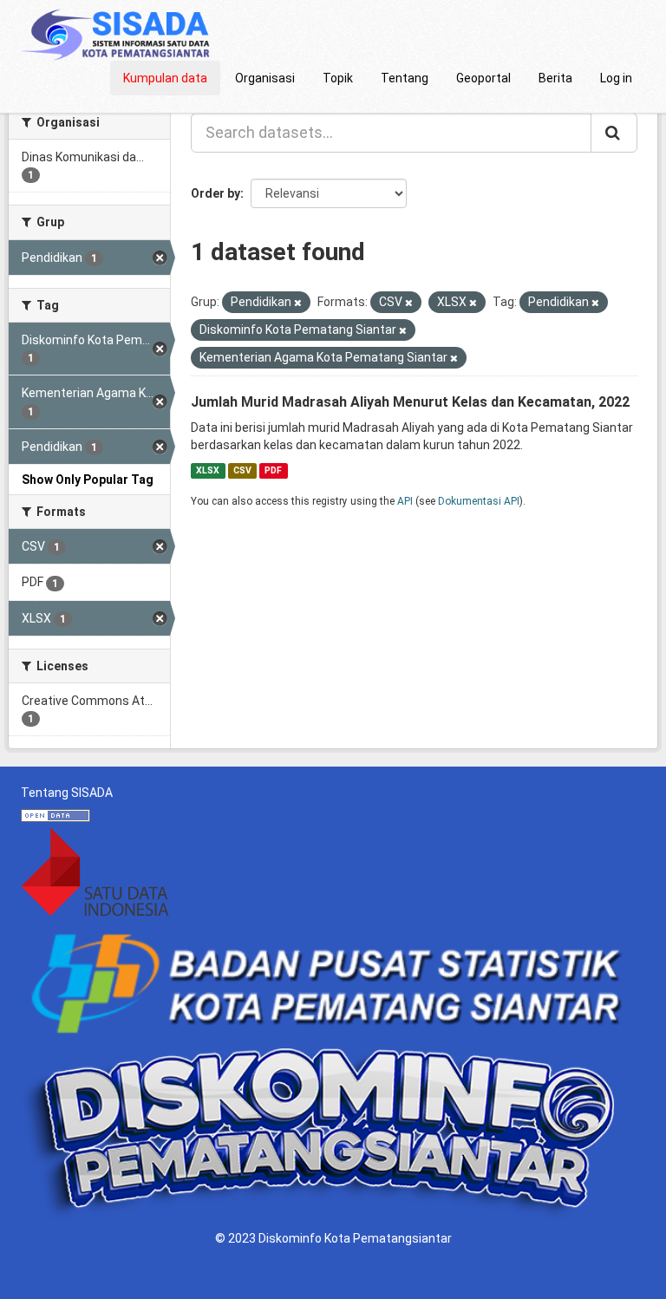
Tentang (404, 78)
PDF (273, 470)
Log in (616, 78)
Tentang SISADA (67, 793)
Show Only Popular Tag (87, 479)
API (405, 501)
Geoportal (483, 78)
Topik (338, 78)
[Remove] (298, 303)
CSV (242, 470)
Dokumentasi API (478, 501)
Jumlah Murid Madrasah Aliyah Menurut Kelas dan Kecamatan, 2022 (410, 402)
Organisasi (265, 78)
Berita (555, 78)
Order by (215, 193)
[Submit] (614, 133)
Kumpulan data (165, 78)
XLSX (207, 470)
